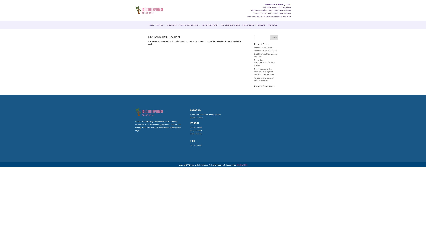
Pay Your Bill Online (231, 25)
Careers (261, 25)
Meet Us (159, 25)
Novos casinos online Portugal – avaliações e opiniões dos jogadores (264, 72)
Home (151, 25)
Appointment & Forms (188, 25)
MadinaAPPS (242, 165)
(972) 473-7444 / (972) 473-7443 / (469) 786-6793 (273, 13)
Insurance (172, 25)
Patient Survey (248, 25)
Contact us (272, 25)
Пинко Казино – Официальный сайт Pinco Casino (264, 63)
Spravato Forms (209, 25)
